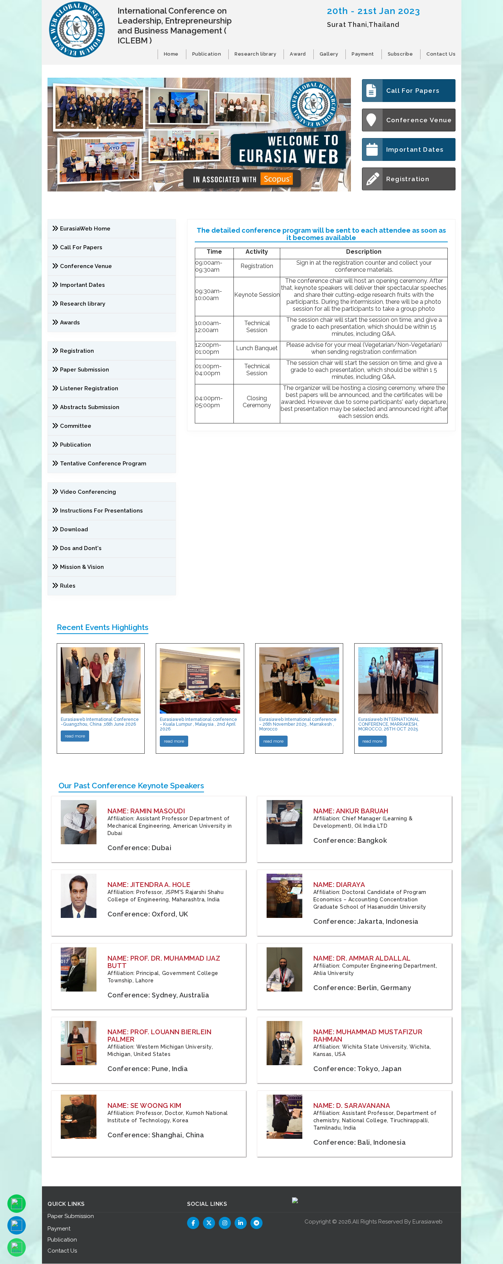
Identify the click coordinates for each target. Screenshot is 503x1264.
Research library (255, 54)
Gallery (329, 54)
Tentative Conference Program (103, 463)
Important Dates (415, 149)
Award (298, 54)
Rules (67, 585)
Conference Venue (419, 120)
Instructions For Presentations (101, 510)
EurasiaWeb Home (85, 228)
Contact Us (440, 54)
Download (74, 529)
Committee (75, 426)
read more (75, 736)
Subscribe (400, 54)
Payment (363, 54)
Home (171, 54)
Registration (408, 179)
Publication (206, 54)
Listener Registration (89, 388)
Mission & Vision (82, 567)
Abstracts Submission (89, 407)
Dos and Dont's (81, 548)
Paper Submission (84, 369)
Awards (70, 322)
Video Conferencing (88, 492)
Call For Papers (413, 90)
